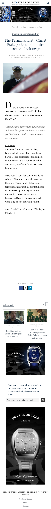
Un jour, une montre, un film (31, 27)
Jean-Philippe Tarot (18, 55)
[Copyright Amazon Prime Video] (25, 64)
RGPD (25, 502)
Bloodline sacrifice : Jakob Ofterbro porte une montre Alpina (13, 334)
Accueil (15, 27)
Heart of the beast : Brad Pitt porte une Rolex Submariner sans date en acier (37, 333)
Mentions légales (25, 499)
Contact (26, 506)
